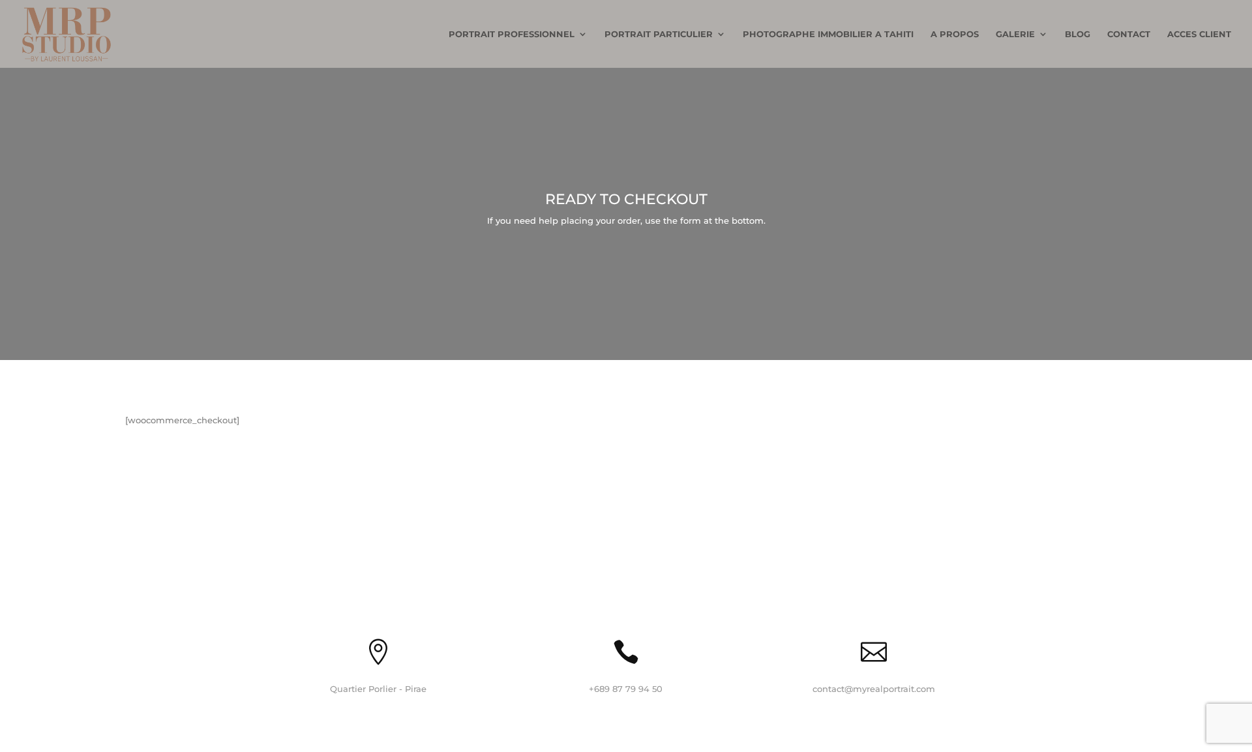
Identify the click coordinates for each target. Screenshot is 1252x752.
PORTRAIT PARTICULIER (658, 34)
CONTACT (1128, 34)
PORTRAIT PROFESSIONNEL (511, 34)
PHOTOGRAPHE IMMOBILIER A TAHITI (828, 34)
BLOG (1077, 34)
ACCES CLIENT (1199, 34)
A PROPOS (955, 34)
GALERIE (1015, 34)
